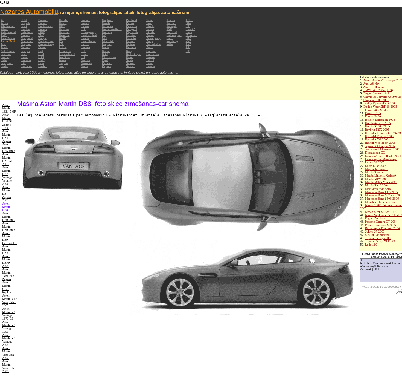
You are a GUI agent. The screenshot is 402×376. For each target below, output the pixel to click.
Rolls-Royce (133, 54)
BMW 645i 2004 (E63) (378, 90)
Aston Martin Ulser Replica (6, 287)
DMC (41, 35)
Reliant (130, 44)
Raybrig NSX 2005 (377, 129)
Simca (150, 29)
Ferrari (42, 47)
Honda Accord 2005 (378, 123)
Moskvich (191, 35)
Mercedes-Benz (112, 29)
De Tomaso (45, 26)
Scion (149, 20)
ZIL (188, 47)
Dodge (42, 38)
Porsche (131, 38)
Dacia (24, 57)
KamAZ (190, 29)
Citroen (25, 47)
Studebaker (153, 44)
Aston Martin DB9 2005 (8, 217)
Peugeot (131, 29)
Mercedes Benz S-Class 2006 (383, 195)
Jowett (85, 23)
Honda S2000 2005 (377, 126)
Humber (64, 29)
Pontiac (131, 35)
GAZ (188, 23)
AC (2, 20)
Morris (105, 47)
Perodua (131, 26)
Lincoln (85, 47)
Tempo (150, 66)
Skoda (150, 32)
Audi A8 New (371, 83)
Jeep (62, 66)
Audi (3, 44)
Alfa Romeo (8, 26)
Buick (24, 26)
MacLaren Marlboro (378, 188)
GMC (41, 60)
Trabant (171, 23)
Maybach (107, 20)
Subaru (151, 51)
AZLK (189, 20)
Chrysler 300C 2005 (376, 100)
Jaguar (63, 63)
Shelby (150, 26)
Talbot (150, 60)
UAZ (188, 38)
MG (104, 35)
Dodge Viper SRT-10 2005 (380, 106)
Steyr (149, 41)
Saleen (130, 63)
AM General (8, 32)
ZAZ (188, 44)
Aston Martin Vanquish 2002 (8, 353)
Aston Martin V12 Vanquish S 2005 (9, 300)
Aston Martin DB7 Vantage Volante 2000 (7, 175)
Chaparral (27, 38)
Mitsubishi (108, 41)
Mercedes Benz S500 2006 (382, 198)
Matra (84, 66)
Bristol (4, 66)
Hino (41, 63)
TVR (169, 29)
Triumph (172, 26)
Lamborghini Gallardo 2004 (383, 155)
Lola (83, 51)
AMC (4, 35)
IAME (62, 38)
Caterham (27, 32)
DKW (41, 32)
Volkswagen (174, 35)
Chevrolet (27, 41)
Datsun (42, 23)
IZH (188, 26)
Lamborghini (89, 35)
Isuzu (62, 60)
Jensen (85, 20)
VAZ (188, 41)
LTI (83, 57)
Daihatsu (26, 66)
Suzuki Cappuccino (377, 234)
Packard (107, 63)
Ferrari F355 (373, 113)
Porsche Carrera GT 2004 (381, 221)
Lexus (85, 44)
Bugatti (25, 23)
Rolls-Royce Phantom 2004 (382, 228)
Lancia (85, 38)
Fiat (40, 51)
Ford (41, 54)
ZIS (188, 51)
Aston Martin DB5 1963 (8, 148)
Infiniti (62, 47)
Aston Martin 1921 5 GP (9, 108)
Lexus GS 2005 (375, 162)
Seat (149, 23)
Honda (63, 20)
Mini (104, 38)
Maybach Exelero (376, 169)
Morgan (107, 44)
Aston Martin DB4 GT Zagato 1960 (7, 121)
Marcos (85, 60)
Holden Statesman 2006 (380, 119)
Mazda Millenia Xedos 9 (380, 175)
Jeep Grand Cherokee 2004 (382, 149)
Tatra (149, 63)
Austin (4, 47)
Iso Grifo (64, 57)
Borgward (7, 63)
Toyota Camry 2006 (378, 238)
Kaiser (85, 26)
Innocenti (65, 51)
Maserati (86, 63)
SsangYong (153, 38)
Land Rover (88, 41)
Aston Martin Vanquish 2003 (8, 366)
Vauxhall (172, 32)
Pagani (106, 66)
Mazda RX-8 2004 (377, 185)
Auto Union (8, 51)
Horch (62, 23)
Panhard (131, 20)
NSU (105, 54)
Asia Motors (8, 38)
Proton (130, 41)
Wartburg (172, 41)
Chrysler (26, 44)
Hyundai (64, 35)
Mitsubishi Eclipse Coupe (381, 201)
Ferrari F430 (373, 116)
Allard (4, 29)
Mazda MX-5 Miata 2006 (381, 182)
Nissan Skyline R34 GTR (381, 211)
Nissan (106, 51)
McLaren (107, 26)
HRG (62, 26)
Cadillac (25, 29)
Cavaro (25, 35)
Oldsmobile (109, 57)
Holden (42, 66)
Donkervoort (46, 41)
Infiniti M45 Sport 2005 (380, 142)
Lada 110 (371, 244)
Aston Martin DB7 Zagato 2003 (6, 193)
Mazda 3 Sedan (374, 172)
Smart (150, 35)
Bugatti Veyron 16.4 (376, 93)
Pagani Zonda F (375, 218)
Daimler (43, 20)
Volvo (170, 38)
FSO (41, 57)
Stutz (149, 47)
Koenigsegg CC (375, 152)
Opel (105, 60)
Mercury (107, 32)
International (67, 54)
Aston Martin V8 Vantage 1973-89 (8, 313)
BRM (24, 20)
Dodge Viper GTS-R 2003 (380, 103)
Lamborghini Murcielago (381, 159)
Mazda (106, 23)
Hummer (64, 32)
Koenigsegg (88, 32)
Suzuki (150, 57)
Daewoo (26, 60)
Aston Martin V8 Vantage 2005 (8, 339)
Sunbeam (152, 54)
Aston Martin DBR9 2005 (6, 261)
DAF (23, 63)
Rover (129, 57)
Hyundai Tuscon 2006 (379, 136)
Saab (129, 60)
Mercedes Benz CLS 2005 (381, 192)
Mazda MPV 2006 (376, 178)
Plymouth (132, 32)
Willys (170, 44)
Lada (189, 32)
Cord (24, 54)
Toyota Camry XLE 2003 (381, 241)
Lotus (84, 54)
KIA (83, 29)
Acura (4, 23)
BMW (4, 60)
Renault (131, 47)
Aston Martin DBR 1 (6, 249)
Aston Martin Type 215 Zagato (8, 274)
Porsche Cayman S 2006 (380, 224)
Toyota (171, 20)
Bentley (5, 57)
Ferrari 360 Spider (376, 109)
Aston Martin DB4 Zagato (6, 136)
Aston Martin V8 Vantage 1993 (8, 326)
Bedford (6, 54)
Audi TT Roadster (374, 86)
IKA (61, 44)
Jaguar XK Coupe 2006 (380, 146)
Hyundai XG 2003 (377, 139)
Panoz (130, 23)
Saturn (130, 66)
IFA (61, 41)
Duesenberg (46, 44)
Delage (42, 29)
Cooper (25, 51)
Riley (129, 51)
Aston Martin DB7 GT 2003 (7, 159)
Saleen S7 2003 (375, 231)
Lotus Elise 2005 (375, 165)
